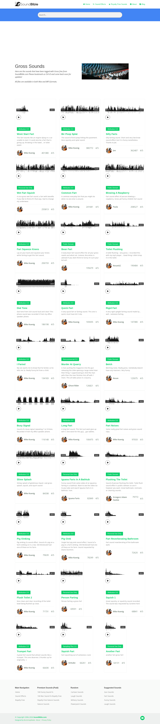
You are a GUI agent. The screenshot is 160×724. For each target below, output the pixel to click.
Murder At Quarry (71, 364)
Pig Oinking (23, 538)
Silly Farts (111, 134)
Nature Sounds (43, 704)
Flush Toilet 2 (24, 597)
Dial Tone (22, 308)
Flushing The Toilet (116, 479)
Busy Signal (23, 425)
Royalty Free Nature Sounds (48, 700)
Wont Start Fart (25, 134)
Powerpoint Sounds (78, 704)
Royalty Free (20, 700)
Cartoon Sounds (77, 692)
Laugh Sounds (76, 696)
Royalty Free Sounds (118, 4)
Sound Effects (100, 4)
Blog (143, 4)
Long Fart (66, 425)
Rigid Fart (111, 308)
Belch (109, 364)
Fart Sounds (109, 696)
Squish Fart (67, 651)
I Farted (21, 364)
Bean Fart (66, 249)
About (134, 4)
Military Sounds (77, 700)
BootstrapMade (29, 720)
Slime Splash (24, 479)
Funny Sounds (109, 700)
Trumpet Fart (24, 651)
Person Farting (69, 597)
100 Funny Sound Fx (45, 692)
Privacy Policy (46, 720)
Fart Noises (112, 425)
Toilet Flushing (114, 249)
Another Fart (113, 651)
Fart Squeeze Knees (28, 249)
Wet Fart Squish (26, 193)
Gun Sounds (109, 692)
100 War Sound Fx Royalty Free (49, 696)
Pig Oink (66, 538)
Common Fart (69, 193)
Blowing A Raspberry (117, 193)
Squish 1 (111, 597)
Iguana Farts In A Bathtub (75, 479)
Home (87, 4)
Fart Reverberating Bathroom (122, 538)
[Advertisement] (80, 38)
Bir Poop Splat (69, 134)
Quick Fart (67, 308)
